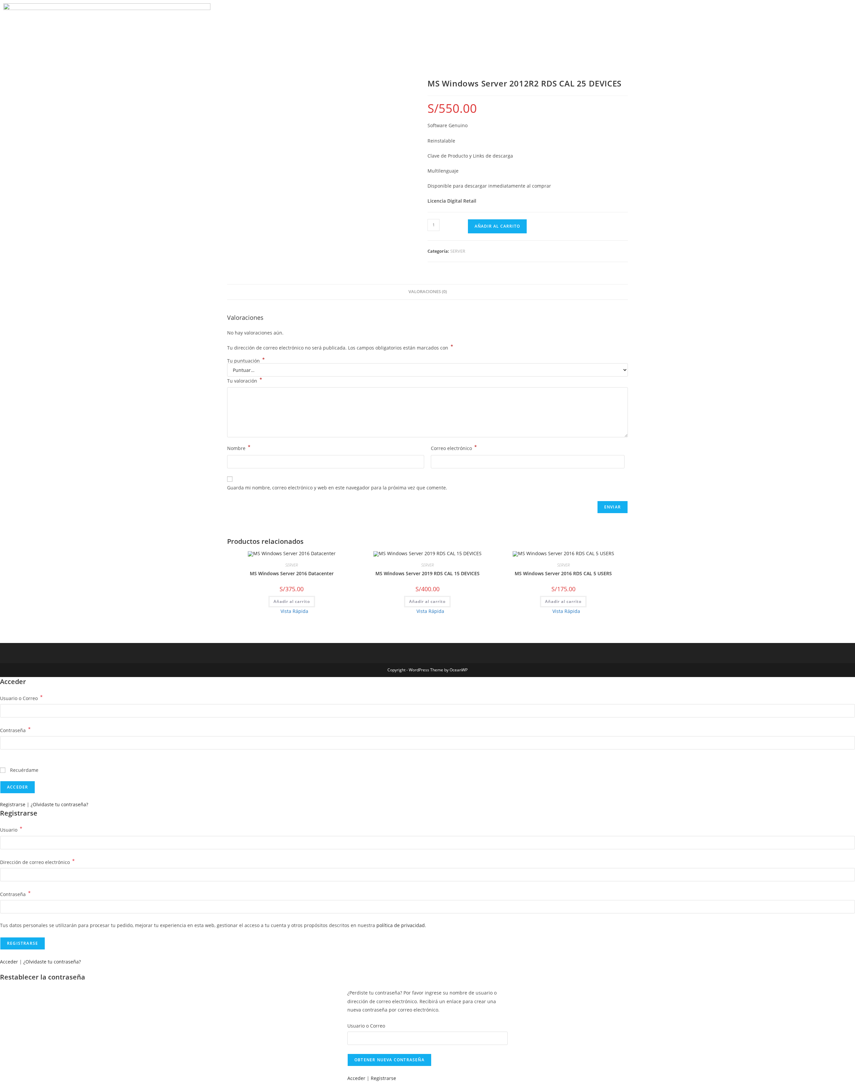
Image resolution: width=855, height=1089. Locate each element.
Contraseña (15, 729)
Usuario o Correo (21, 697)
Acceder (9, 961)
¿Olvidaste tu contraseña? (59, 804)
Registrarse (12, 804)
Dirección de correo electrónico (37, 861)
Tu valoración (244, 380)
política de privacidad (400, 925)
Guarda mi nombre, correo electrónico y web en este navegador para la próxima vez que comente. (337, 487)
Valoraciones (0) (427, 291)
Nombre (238, 447)
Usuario (11, 829)
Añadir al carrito (497, 226)
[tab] (427, 291)
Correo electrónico (454, 447)
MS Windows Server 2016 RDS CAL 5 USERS (563, 573)
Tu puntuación (246, 361)
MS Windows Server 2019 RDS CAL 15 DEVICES (427, 573)
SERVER (457, 251)
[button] (779, 30)
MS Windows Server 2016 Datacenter (292, 573)
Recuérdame (23, 770)
